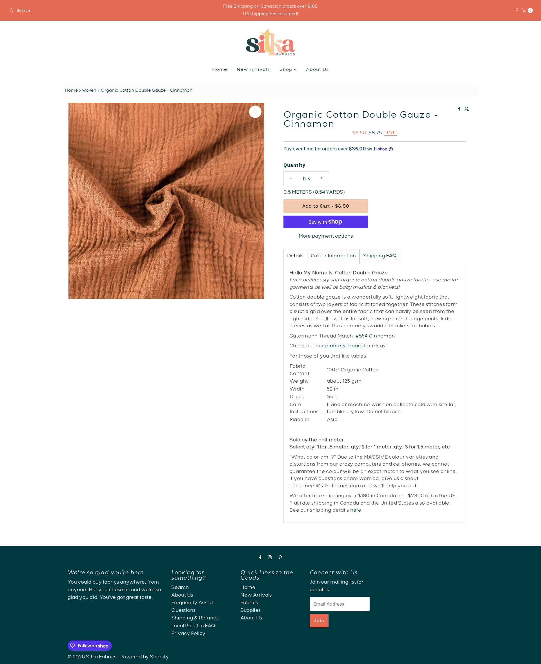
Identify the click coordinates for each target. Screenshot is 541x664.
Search (180, 588)
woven (89, 91)
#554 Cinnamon (375, 336)
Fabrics (249, 603)
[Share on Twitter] (466, 110)
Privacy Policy (188, 634)
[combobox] (93, 10)
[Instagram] (270, 558)
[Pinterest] (280, 558)
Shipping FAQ (379, 256)
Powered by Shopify (144, 657)
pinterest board (344, 346)
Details (295, 256)
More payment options (326, 236)
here (356, 510)
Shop (287, 70)
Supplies (250, 610)
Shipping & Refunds (195, 618)
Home (219, 70)
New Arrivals (253, 70)
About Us (317, 70)
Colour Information (333, 256)
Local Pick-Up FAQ (193, 626)
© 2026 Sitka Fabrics (92, 657)
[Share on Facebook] (460, 110)
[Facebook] (260, 558)
